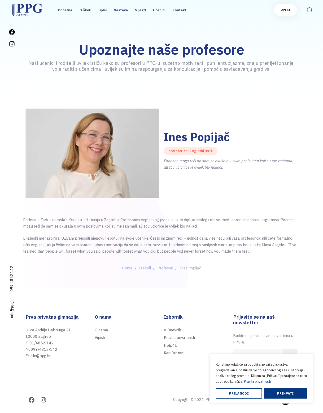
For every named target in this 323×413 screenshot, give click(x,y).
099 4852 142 (11, 278)
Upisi (102, 10)
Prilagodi (239, 393)
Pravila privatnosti (257, 381)
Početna (65, 10)
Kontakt (179, 10)
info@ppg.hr (11, 307)
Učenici (159, 10)
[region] (262, 379)
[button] (308, 10)
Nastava (121, 10)
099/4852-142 (44, 349)
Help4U (171, 345)
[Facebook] (12, 32)
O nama (101, 330)
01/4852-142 (42, 343)
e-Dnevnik (172, 330)
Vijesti (140, 10)
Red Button (173, 353)
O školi (85, 10)
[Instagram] (12, 44)
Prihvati (285, 393)
